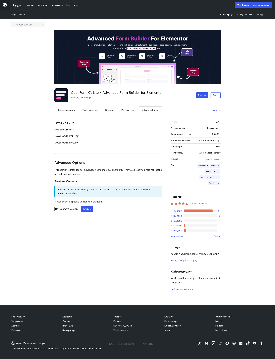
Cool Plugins (86, 97)
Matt (218, 321)
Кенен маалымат (66, 110)
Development (128, 110)
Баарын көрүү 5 (213, 159)
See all (217, 236)
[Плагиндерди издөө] (42, 24)
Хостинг (15, 325)
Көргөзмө (67, 316)
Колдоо (216, 110)
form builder (214, 183)
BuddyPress (222, 330)
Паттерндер (68, 330)
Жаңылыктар (17, 321)
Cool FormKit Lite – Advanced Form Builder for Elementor (117, 93)
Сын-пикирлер (90, 110)
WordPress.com (224, 316)
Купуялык (16, 330)
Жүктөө (202, 95)
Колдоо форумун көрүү (184, 260)
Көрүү (215, 95)
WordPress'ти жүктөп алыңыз (253, 5)
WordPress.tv (121, 330)
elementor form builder (209, 177)
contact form (203, 166)
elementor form (212, 171)
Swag (168, 330)
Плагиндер (67, 325)
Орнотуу (110, 110)
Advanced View (150, 110)
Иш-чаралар (170, 321)
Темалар (66, 321)
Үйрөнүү (117, 316)
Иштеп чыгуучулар (122, 325)
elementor (215, 166)
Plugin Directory (19, 14)
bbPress (220, 325)
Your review (177, 236)
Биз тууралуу (18, 316)
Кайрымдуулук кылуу (183, 289)
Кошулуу (168, 316)
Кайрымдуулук (172, 325)
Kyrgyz (42, 343)
